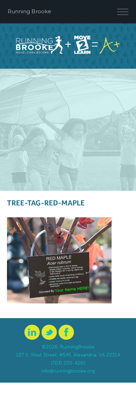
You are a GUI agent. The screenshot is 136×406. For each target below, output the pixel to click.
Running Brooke (29, 11)
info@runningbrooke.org (68, 371)
